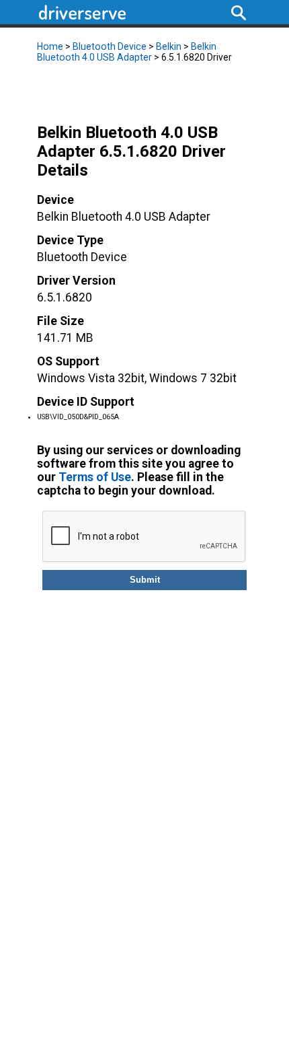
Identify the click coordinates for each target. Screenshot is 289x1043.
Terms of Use (94, 477)
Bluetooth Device (110, 46)
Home (50, 46)
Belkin (168, 46)
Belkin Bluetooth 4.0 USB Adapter (126, 52)
